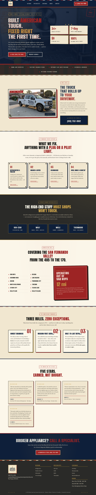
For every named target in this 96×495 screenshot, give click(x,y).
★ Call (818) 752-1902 (17, 54)
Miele (55, 473)
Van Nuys (13, 274)
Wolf (55, 470)
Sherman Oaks (14, 278)
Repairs (29, 3)
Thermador (56, 475)
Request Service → (34, 54)
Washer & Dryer (38, 470)
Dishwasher (37, 473)
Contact (57, 3)
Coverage (44, 3)
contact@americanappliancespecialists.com (20, 477)
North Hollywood (15, 284)
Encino (12, 281)
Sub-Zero (56, 468)
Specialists (37, 3)
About (51, 3)
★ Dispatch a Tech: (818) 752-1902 (48, 452)
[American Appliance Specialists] (10, 3)
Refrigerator (38, 468)
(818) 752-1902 (12, 475)
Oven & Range (38, 475)
